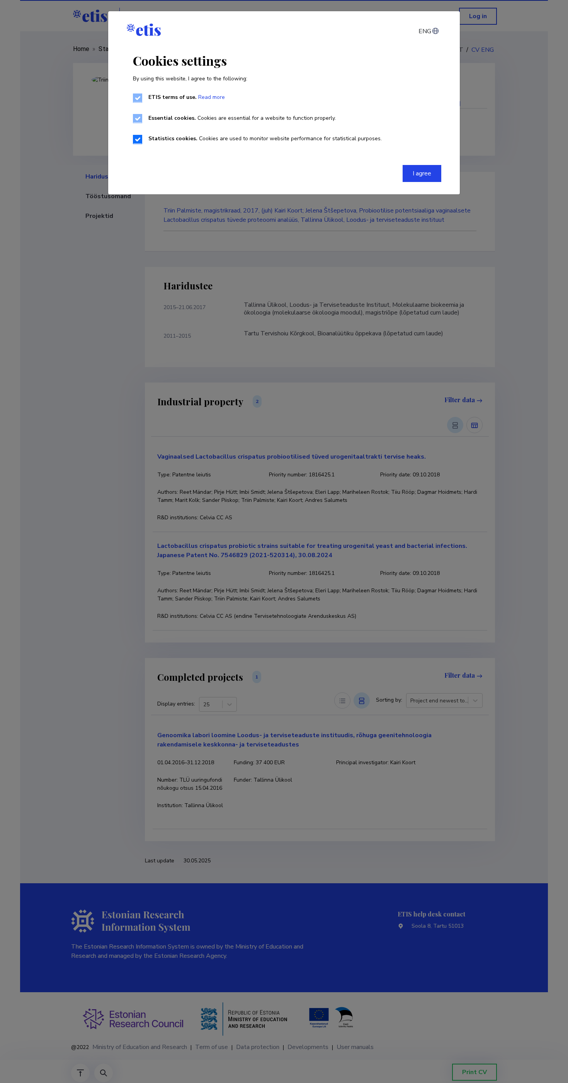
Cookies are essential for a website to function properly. (242, 118)
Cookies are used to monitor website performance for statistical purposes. (265, 138)
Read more (211, 97)
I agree (422, 173)
